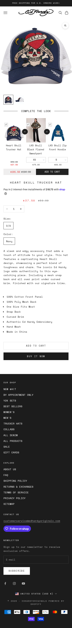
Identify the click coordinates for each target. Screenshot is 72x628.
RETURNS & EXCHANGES (18, 486)
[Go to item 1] (8, 100)
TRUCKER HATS (12, 423)
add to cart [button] (52, 171)
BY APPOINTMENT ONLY (18, 395)
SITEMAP (9, 504)
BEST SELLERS (12, 406)
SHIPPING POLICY (15, 481)
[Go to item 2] (19, 100)
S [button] (56, 159)
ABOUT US (9, 469)
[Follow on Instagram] (14, 583)
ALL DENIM (10, 435)
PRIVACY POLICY (14, 498)
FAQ (5, 475)
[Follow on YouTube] (23, 583)
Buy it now (36, 356)
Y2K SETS (9, 400)
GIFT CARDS (11, 452)
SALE (6, 446)
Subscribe (17, 571)
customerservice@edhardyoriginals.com (31, 521)
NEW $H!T (9, 389)
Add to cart (36, 345)
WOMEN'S (9, 412)
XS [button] (34, 159)
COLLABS (9, 429)
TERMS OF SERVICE (16, 492)
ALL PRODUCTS (12, 441)
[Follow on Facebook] (5, 583)
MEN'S (7, 418)
